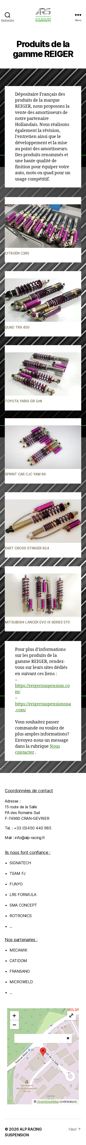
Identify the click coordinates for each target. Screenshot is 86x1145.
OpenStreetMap (48, 1101)
